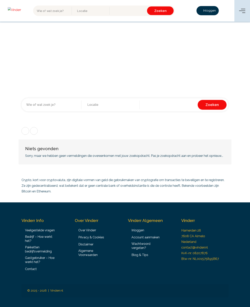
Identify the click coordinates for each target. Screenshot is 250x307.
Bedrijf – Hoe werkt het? (38, 239)
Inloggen (209, 10)
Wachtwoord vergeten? (140, 246)
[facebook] (181, 290)
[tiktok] (213, 290)
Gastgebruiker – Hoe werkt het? (39, 260)
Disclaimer (85, 244)
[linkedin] (194, 290)
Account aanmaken (145, 237)
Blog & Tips (139, 255)
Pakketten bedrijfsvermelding (38, 249)
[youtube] (220, 290)
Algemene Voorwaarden (88, 253)
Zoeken (160, 11)
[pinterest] (200, 290)
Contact (31, 269)
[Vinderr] (14, 10)
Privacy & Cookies (91, 237)
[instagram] (188, 290)
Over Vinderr (87, 230)
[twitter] (207, 290)
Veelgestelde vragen (40, 230)
